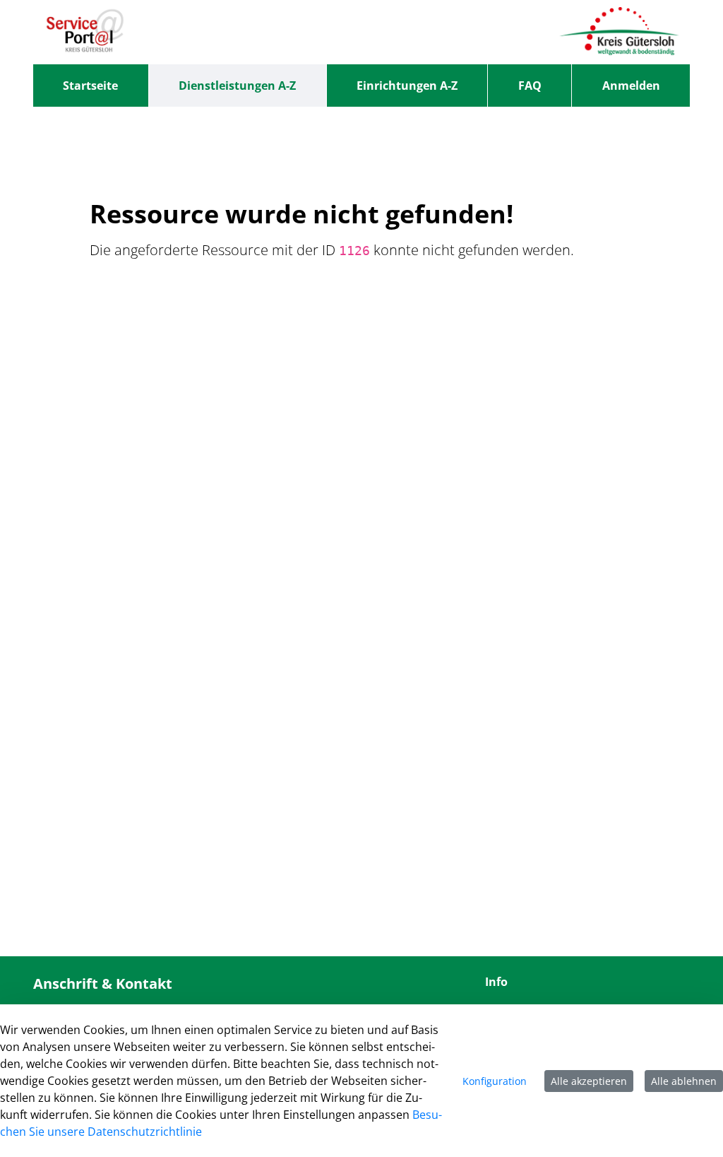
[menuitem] (90, 85)
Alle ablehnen (684, 1081)
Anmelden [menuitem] (631, 85)
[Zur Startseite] (85, 32)
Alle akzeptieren (589, 1081)
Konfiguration (494, 1081)
